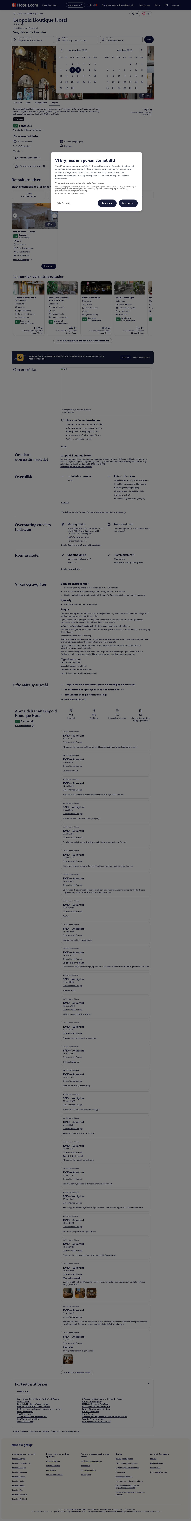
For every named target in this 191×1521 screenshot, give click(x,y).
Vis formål (63, 203)
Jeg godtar (128, 203)
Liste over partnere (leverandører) (69, 193)
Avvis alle (107, 203)
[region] (96, 181)
